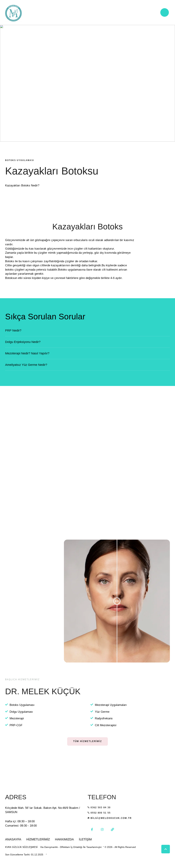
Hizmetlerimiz (38, 839)
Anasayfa (13, 839)
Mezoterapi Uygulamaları (111, 705)
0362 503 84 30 (101, 807)
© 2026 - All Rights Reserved (120, 847)
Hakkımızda (64, 839)
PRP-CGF (16, 725)
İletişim (85, 839)
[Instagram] (102, 829)
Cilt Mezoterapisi (105, 725)
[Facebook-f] (92, 829)
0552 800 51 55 (101, 813)
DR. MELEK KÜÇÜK (42, 691)
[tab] (87, 330)
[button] (165, 849)
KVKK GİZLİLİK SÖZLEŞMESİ (21, 847)
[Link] (112, 829)
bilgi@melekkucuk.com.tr (111, 818)
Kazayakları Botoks (87, 226)
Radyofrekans (104, 718)
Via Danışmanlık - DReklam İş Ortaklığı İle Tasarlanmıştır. (71, 847)
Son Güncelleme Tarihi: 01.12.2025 (24, 854)
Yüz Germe (102, 711)
